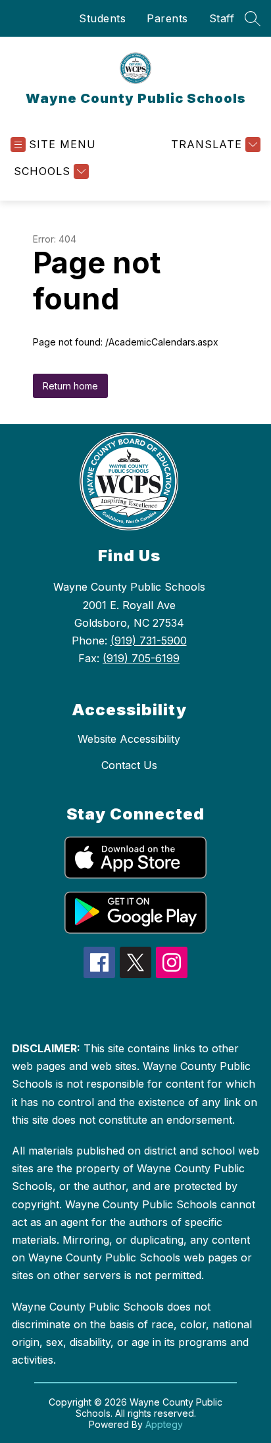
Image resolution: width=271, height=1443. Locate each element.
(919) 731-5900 (149, 640)
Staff (222, 18)
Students (102, 18)
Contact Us (129, 765)
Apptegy (164, 1424)
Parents (167, 18)
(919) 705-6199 (141, 658)
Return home (70, 385)
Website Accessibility (129, 738)
